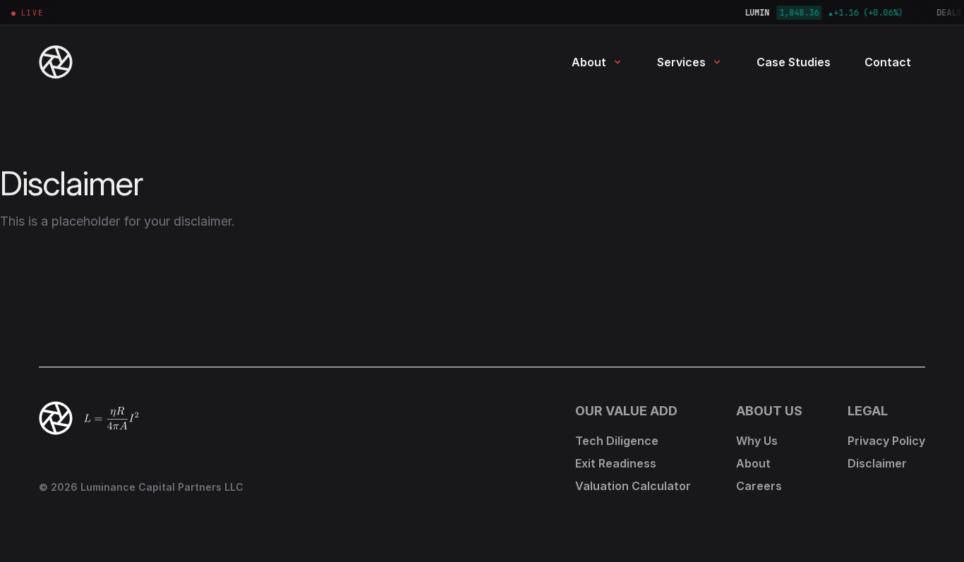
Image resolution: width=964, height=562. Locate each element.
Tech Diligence (692, 103)
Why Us (587, 103)
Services (681, 62)
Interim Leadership (701, 153)
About (589, 62)
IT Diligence (684, 128)
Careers (759, 486)
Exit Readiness (691, 204)
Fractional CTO (692, 179)
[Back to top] (56, 418)
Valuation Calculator (706, 230)
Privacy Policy (886, 441)
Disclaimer (877, 463)
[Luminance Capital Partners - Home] (84, 62)
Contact (887, 62)
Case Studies (794, 62)
